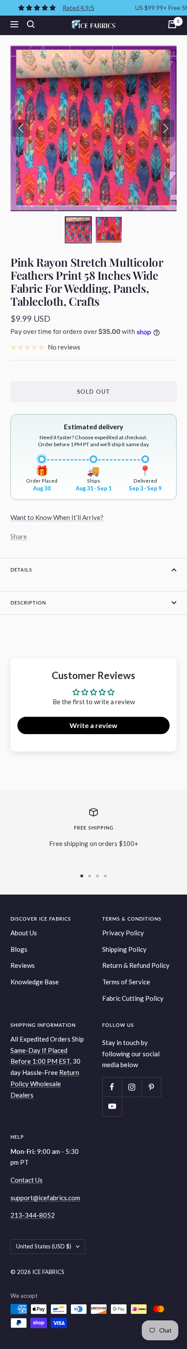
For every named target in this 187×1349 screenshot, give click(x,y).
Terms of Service (126, 982)
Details (21, 569)
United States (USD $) (43, 1246)
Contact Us (26, 1180)
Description (28, 602)
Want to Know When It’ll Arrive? (57, 517)
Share (18, 536)
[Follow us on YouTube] (112, 1106)
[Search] (31, 24)
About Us (23, 933)
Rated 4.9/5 (78, 7)
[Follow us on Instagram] (131, 1087)
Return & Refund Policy (136, 965)
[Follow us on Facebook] (112, 1087)
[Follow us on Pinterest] (151, 1087)
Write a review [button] (93, 725)
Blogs (18, 949)
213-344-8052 (32, 1215)
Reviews (22, 965)
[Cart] (172, 24)
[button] (78, 229)
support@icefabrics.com (45, 1198)
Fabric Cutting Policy (133, 998)
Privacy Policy (123, 933)
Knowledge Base (34, 982)
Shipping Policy (124, 949)
